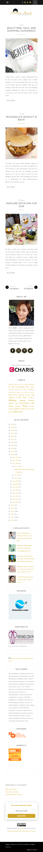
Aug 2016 (16, 484)
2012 (12, 514)
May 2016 (16, 493)
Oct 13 (16, 478)
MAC (25, 397)
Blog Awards (21, 384)
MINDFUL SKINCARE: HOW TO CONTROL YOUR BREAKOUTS (24, 548)
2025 (12, 427)
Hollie (22, 828)
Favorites (11, 389)
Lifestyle (27, 395)
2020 (12, 442)
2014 (12, 508)
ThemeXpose (26, 844)
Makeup (12, 400)
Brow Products (29, 384)
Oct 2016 (15, 463)
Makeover (31, 397)
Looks (18, 397)
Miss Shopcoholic (11, 789)
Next (34, 55)
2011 (12, 517)
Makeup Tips (13, 403)
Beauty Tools (13, 384)
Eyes (14, 387)
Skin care (17, 411)
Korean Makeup (18, 395)
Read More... (11, 100)
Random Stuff (19, 409)
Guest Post (12, 392)
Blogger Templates (11, 844)
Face (27, 387)
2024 (12, 430)
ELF (10, 387)
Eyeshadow (20, 387)
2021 (12, 439)
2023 (12, 433)
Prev (9, 55)
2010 (12, 520)
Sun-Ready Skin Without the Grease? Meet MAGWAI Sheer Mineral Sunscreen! (25, 558)
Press (24, 406)
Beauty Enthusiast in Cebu (14, 794)
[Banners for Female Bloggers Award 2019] (21, 661)
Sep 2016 (16, 481)
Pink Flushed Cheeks (12, 792)
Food (22, 114)
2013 (12, 511)
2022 (12, 436)
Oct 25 (16, 466)
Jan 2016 (15, 502)
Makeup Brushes (27, 400)
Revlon (27, 409)
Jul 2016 (15, 487)
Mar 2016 (16, 496)
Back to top (31, 850)
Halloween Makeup (29, 392)
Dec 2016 (16, 457)
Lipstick (11, 397)
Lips (32, 395)
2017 (12, 451)
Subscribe (21, 816)
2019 (12, 445)
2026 (12, 424)
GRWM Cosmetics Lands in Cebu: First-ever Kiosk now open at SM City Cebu (25, 569)
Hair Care (20, 392)
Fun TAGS (22, 389)
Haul (21, 25)
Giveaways (31, 389)
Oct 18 (16, 475)
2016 (12, 454)
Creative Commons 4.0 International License (21, 831)
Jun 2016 (15, 490)
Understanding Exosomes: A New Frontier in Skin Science (25, 579)
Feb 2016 (16, 499)
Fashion (32, 387)
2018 (12, 448)
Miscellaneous (24, 403)
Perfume (21, 200)
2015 (12, 505)
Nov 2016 (16, 460)
